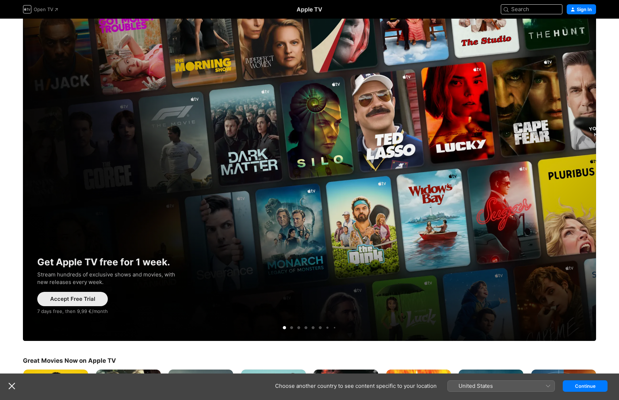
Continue (585, 386)
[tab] (284, 327)
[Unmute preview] (577, 32)
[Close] (12, 386)
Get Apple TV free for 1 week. (309, 180)
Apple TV (309, 9)
